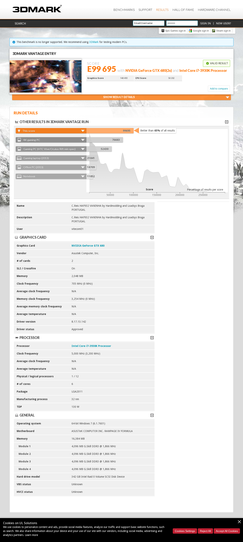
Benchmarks (124, 9)
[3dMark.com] (37, 8)
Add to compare (219, 88)
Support (145, 9)
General (27, 415)
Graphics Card (33, 237)
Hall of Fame (183, 9)
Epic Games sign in (176, 30)
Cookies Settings (185, 531)
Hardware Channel (214, 9)
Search (20, 23)
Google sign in (201, 30)
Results (162, 9)
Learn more (31, 534)
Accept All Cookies (227, 531)
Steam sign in (223, 30)
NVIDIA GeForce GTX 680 (88, 245)
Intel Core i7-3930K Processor (91, 345)
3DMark (94, 42)
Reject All (205, 531)
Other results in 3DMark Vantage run (54, 121)
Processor (29, 337)
